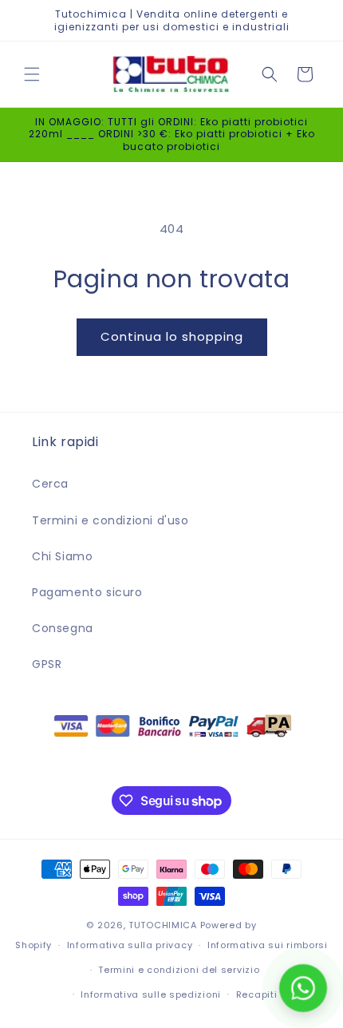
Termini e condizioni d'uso (110, 520)
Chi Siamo (62, 556)
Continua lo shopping (172, 336)
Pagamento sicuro (87, 592)
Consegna (62, 628)
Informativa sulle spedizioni (151, 994)
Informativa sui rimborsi (267, 945)
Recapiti (257, 994)
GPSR (46, 664)
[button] (31, 74)
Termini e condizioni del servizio (178, 969)
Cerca (50, 484)
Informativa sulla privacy (130, 945)
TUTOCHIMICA (162, 925)
